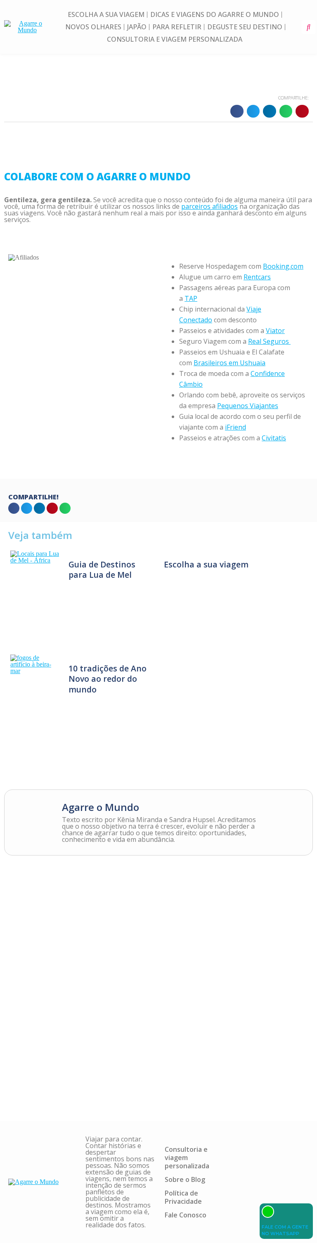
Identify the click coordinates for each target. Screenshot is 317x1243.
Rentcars (257, 276)
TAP (191, 298)
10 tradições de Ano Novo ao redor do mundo (108, 679)
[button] (308, 27)
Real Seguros (269, 341)
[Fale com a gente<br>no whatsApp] (268, 1211)
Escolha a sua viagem (106, 14)
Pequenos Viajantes (247, 405)
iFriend (235, 427)
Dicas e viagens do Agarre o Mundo (214, 14)
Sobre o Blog (185, 1179)
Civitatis (274, 437)
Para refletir (176, 26)
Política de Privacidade (183, 1197)
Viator (275, 330)
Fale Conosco (185, 1214)
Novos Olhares (93, 26)
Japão (137, 26)
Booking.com (283, 266)
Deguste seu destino (244, 26)
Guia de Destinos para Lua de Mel (102, 569)
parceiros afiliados (209, 206)
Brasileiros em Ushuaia (229, 362)
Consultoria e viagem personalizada (174, 39)
